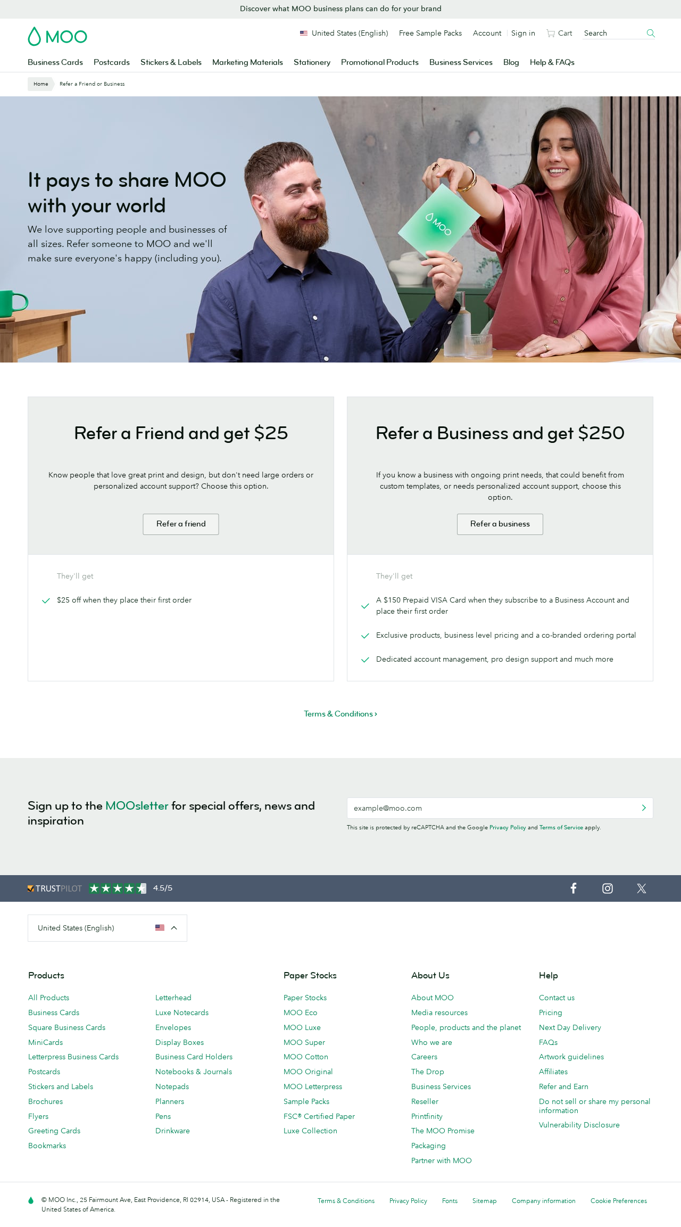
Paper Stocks (305, 997)
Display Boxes (179, 1042)
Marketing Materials (247, 62)
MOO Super (304, 1042)
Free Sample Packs (430, 33)
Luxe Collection (310, 1130)
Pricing (550, 1012)
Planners (169, 1101)
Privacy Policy (507, 827)
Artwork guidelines (571, 1056)
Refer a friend (181, 524)
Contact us (557, 997)
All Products (48, 997)
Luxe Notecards (182, 1012)
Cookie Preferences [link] (619, 1201)
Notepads (172, 1086)
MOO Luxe (302, 1027)
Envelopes (173, 1027)
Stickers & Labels (171, 62)
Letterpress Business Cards (73, 1056)
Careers (424, 1056)
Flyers (38, 1116)
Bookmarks (47, 1145)
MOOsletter (137, 805)
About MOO (432, 997)
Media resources (439, 1012)
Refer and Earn (563, 1086)
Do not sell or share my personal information (595, 1106)
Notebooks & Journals (193, 1071)
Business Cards (55, 62)
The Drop (427, 1071)
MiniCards (45, 1042)
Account (487, 33)
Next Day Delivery (570, 1027)
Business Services (461, 62)
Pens (163, 1116)
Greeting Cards (54, 1130)
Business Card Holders (193, 1056)
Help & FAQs (552, 62)
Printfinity (427, 1116)
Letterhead (173, 997)
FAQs (548, 1042)
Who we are (431, 1042)
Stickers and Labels (60, 1086)
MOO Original (308, 1071)
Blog (511, 62)
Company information (544, 1201)
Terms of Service (561, 827)
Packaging (428, 1145)
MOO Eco (301, 1012)
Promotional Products (380, 62)
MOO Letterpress (313, 1086)
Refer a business (500, 524)
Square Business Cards (66, 1027)
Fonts (450, 1201)
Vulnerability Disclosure (579, 1125)
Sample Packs (306, 1101)
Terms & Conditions (346, 1201)
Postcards (112, 62)
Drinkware (172, 1130)
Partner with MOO (441, 1160)
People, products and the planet (466, 1027)
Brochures (45, 1101)
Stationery (312, 62)
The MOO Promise (443, 1130)
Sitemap (484, 1201)
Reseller (424, 1101)
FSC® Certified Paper (319, 1116)
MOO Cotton (306, 1056)
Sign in (523, 33)
